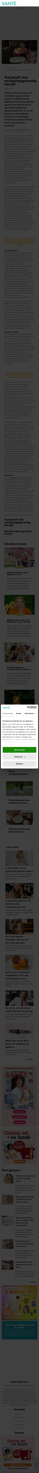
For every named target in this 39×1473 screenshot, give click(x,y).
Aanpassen (18, 757)
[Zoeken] (35, 3)
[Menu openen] (25, 3)
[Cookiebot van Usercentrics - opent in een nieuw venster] (28, 707)
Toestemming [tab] (7, 713)
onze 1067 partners (15, 724)
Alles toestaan (19, 750)
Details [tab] (18, 713)
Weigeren (19, 764)
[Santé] (9, 3)
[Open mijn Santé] (31, 3)
